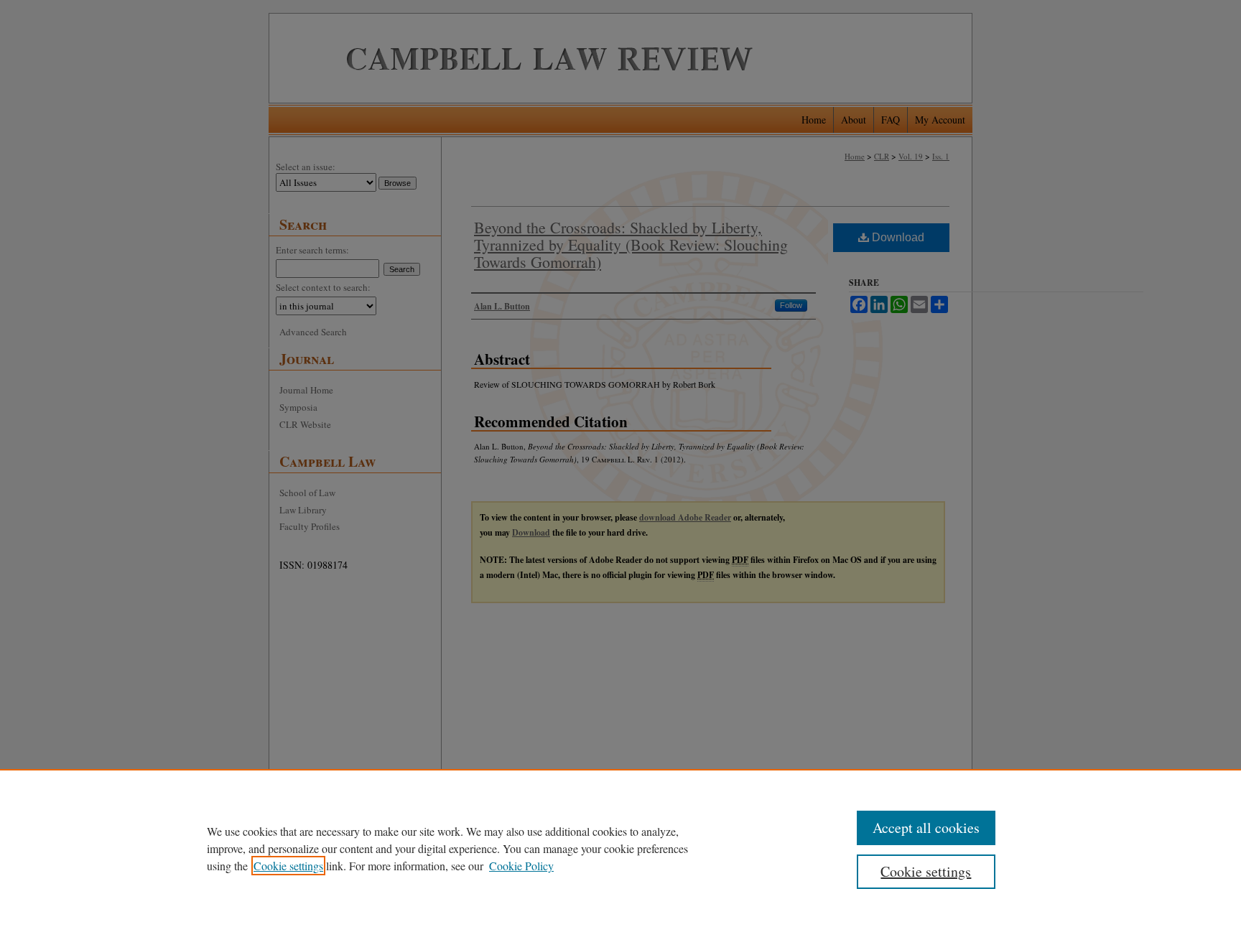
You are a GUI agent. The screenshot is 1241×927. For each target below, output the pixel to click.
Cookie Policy (521, 865)
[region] (620, 848)
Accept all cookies (926, 827)
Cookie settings (288, 865)
